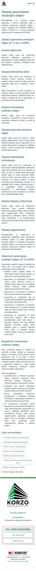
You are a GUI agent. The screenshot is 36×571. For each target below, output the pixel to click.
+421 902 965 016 (18, 535)
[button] (31, 3)
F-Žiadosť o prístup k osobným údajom (14, 446)
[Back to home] (4, 3)
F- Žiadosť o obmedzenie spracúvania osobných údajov (18, 461)
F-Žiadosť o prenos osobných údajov (13, 467)
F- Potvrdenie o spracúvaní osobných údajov (16, 437)
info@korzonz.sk (18, 541)
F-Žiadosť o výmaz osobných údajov (13, 455)
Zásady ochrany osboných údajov (18, 561)
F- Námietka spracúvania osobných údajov (15, 442)
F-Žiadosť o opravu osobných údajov (13, 451)
